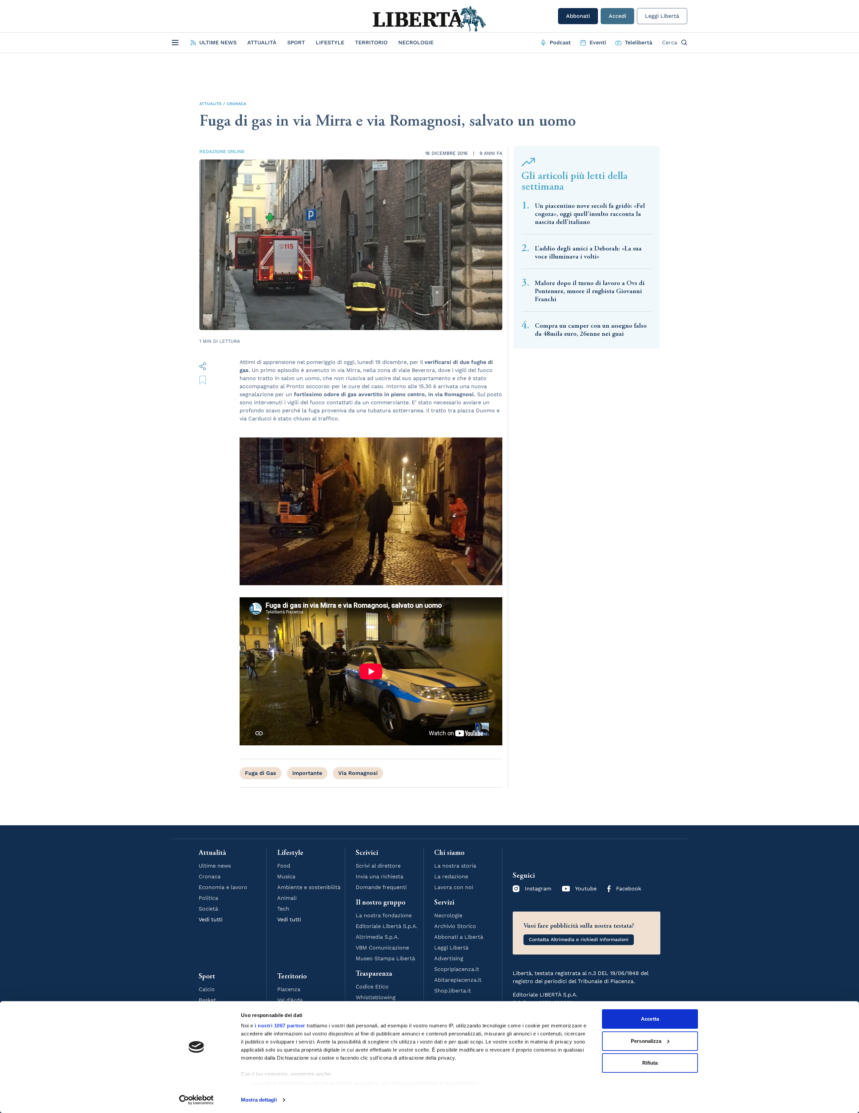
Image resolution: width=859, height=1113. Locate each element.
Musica (286, 876)
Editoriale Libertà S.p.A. (386, 926)
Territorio (371, 42)
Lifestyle (330, 42)
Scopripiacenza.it (456, 969)
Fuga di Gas (260, 773)
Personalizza (646, 1041)
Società (208, 909)
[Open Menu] (175, 42)
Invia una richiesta (379, 876)
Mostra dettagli (259, 1100)
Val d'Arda (290, 1000)
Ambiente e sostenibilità (309, 887)
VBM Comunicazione (382, 947)
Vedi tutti (210, 919)
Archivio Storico (455, 926)
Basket (207, 1000)
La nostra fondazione (384, 915)
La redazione (451, 876)
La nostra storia (455, 866)
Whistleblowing (376, 997)
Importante (307, 773)
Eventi (598, 42)
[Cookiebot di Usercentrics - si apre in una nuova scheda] (196, 1100)
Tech (283, 909)
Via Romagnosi (358, 773)
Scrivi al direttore (378, 866)
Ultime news (215, 866)
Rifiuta (650, 1063)
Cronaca (236, 103)
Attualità (261, 42)
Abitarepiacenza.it (458, 980)
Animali (287, 898)
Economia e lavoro (223, 887)
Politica (208, 898)
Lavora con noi (453, 887)
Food (283, 866)
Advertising (448, 958)
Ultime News (218, 42)
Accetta (650, 1019)
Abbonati (578, 16)
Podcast (560, 42)
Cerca (669, 42)
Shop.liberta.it (452, 990)
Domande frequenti (381, 887)
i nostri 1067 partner (280, 1025)
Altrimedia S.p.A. (377, 937)
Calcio (207, 989)
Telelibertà (638, 42)
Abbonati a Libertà (458, 937)
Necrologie (416, 42)
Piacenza (288, 989)
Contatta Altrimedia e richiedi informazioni (578, 939)
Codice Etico (372, 986)
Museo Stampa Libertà (385, 958)
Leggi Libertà (662, 16)
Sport (296, 42)
